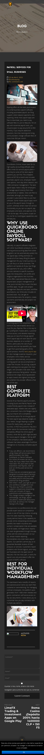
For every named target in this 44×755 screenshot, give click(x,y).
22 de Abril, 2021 (16, 77)
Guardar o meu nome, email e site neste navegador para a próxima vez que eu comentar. (22, 688)
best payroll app (30, 351)
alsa (23, 635)
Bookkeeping (14, 79)
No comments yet (16, 82)
